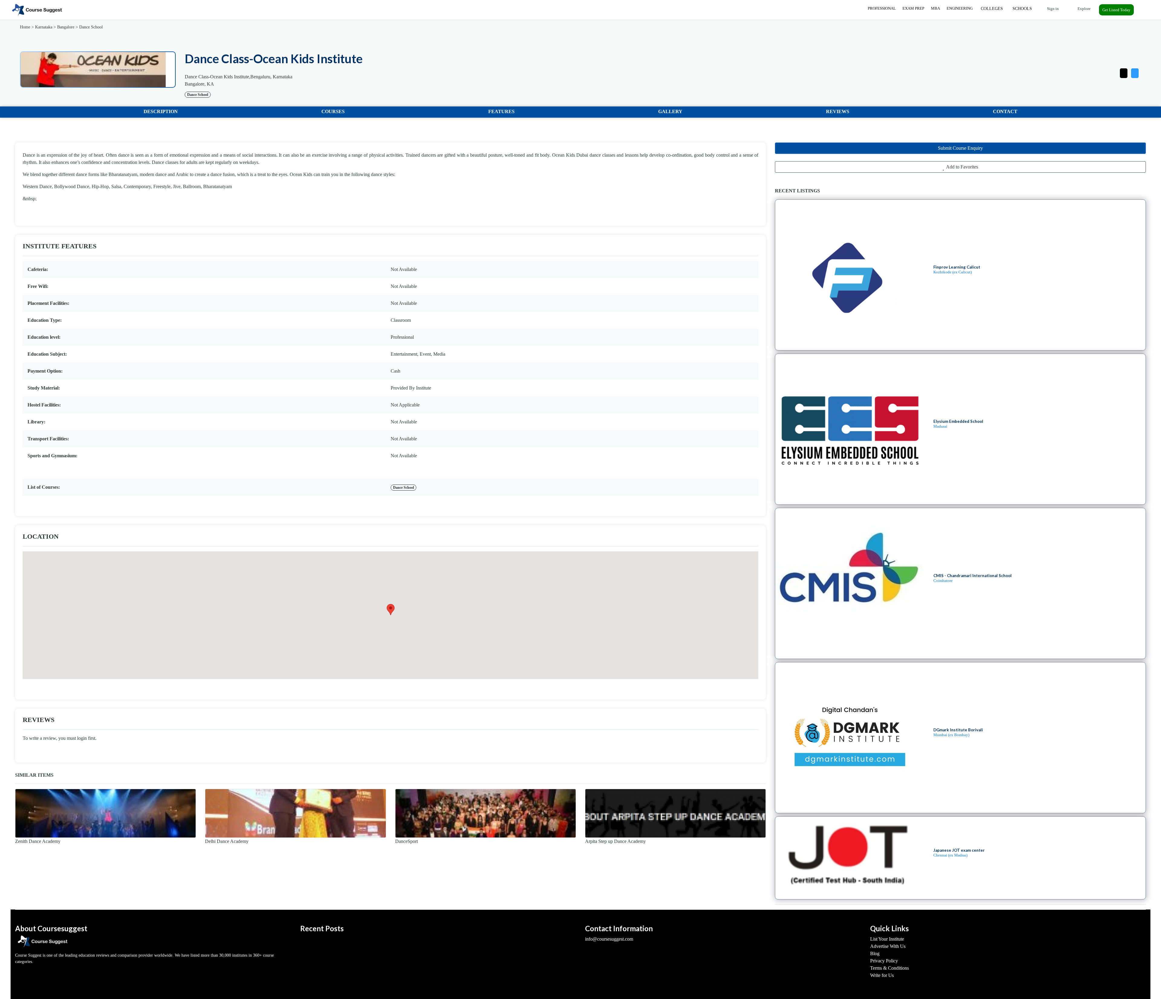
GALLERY (670, 111)
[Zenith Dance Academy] (105, 813)
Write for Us (882, 975)
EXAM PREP (913, 8)
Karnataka (43, 27)
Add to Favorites (961, 166)
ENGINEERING (960, 8)
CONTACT (1005, 111)
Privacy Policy (884, 960)
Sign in (1052, 8)
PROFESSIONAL (882, 8)
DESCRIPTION (161, 111)
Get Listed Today (1116, 10)
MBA (935, 8)
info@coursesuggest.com (609, 939)
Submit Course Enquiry (960, 148)
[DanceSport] (485, 813)
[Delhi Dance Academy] (295, 813)
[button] (1135, 71)
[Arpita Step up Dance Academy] (675, 813)
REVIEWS (837, 111)
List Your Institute (887, 939)
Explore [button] (1084, 8)
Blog (875, 953)
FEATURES (501, 111)
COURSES (333, 111)
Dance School (91, 27)
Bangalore (65, 27)
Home (25, 27)
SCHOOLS (1022, 8)
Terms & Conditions (889, 968)
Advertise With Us (888, 946)
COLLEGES (992, 8)
